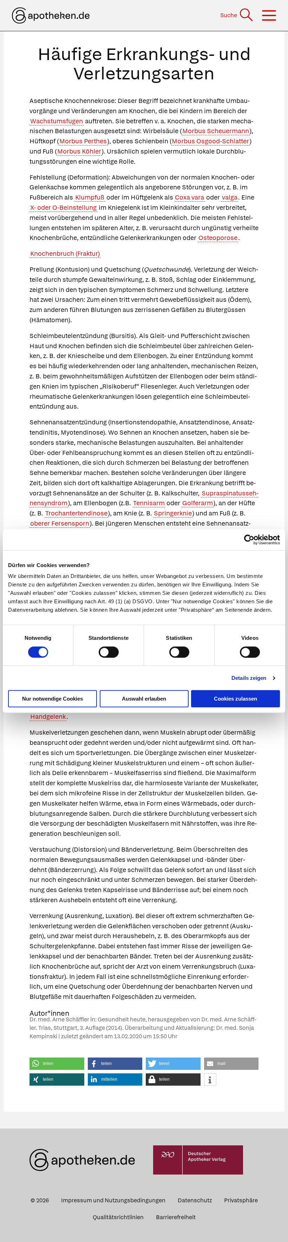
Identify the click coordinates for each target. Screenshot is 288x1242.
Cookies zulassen (235, 699)
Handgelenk (48, 717)
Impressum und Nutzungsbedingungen (113, 1200)
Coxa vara (189, 197)
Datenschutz (195, 1200)
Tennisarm (149, 503)
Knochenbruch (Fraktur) (65, 253)
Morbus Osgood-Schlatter (210, 141)
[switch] (109, 652)
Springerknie (173, 513)
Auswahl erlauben (144, 699)
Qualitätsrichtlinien (118, 1217)
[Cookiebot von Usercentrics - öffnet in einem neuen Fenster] (249, 539)
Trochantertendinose (76, 513)
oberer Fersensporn (59, 523)
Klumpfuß (89, 197)
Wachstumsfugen (56, 121)
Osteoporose (217, 238)
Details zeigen (248, 678)
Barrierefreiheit (176, 1217)
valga (229, 197)
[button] (57, 1064)
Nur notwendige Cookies (52, 699)
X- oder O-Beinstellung (63, 207)
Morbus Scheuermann (215, 131)
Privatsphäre (241, 1200)
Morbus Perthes (83, 141)
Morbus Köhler (79, 151)
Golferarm (197, 503)
